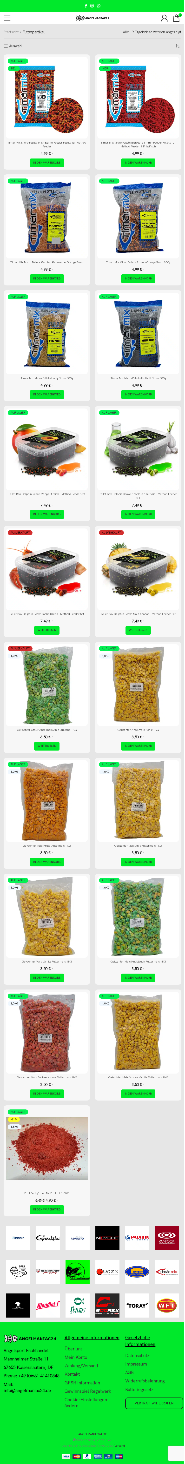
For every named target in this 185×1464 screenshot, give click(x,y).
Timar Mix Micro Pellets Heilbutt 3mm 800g (138, 378)
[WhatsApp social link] (98, 6)
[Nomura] (107, 1238)
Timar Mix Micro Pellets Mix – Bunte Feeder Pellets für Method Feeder (46, 145)
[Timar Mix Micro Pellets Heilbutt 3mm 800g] (138, 333)
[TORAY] (137, 1305)
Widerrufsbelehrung (145, 1381)
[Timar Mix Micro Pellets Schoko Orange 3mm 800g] (138, 217)
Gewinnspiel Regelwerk (88, 1391)
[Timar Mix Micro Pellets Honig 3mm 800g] (47, 333)
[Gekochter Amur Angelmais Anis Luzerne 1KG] (47, 685)
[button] (47, 162)
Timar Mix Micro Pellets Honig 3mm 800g (47, 378)
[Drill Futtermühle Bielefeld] (18, 1271)
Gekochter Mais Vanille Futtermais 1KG (47, 961)
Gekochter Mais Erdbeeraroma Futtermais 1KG (47, 1077)
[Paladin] (137, 1238)
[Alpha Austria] (18, 1305)
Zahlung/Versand (81, 1365)
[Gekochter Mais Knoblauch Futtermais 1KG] (138, 917)
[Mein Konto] (164, 18)
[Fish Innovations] (77, 1271)
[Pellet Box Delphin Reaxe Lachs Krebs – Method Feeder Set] (47, 569)
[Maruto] (77, 1238)
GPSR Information (82, 1382)
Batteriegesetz (139, 1389)
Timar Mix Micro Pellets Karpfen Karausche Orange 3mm (47, 262)
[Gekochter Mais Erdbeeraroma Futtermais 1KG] (47, 1033)
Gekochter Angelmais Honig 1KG (138, 730)
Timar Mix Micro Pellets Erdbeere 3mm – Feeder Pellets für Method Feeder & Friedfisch (138, 145)
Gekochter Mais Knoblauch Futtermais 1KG (138, 961)
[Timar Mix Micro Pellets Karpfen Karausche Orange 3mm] (47, 217)
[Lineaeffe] (137, 1271)
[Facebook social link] (86, 6)
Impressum (136, 1364)
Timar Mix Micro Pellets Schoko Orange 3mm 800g (138, 262)
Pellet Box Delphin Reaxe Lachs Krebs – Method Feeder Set (47, 614)
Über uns (73, 1349)
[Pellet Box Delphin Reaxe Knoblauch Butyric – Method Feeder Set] (138, 449)
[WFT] (166, 1305)
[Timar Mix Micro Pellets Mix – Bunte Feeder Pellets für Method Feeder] (47, 97)
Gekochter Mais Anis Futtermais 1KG (138, 846)
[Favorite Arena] (47, 1271)
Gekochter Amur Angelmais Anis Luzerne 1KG (47, 730)
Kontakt (72, 1374)
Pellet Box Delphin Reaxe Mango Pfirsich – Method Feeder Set (47, 494)
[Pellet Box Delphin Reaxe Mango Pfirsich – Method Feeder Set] (47, 449)
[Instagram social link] (92, 6)
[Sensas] (77, 1305)
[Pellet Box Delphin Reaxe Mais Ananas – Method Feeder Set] (138, 569)
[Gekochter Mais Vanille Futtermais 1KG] (47, 917)
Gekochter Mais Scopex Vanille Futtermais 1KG (138, 1077)
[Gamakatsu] (47, 1238)
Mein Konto (76, 1357)
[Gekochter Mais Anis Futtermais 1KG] (138, 801)
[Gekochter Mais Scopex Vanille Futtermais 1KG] (138, 1033)
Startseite (11, 32)
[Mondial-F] (47, 1305)
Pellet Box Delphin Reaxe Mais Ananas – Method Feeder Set (138, 614)
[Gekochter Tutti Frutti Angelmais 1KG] (47, 801)
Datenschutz (137, 1355)
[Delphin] (18, 1238)
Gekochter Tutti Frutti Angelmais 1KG (47, 846)
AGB (129, 1372)
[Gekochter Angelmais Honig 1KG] (138, 685)
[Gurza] (107, 1271)
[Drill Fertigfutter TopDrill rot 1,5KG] (47, 1148)
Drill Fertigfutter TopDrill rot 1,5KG (46, 1193)
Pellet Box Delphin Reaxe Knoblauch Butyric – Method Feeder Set (138, 496)
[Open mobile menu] (7, 18)
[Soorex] (107, 1305)
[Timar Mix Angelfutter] (166, 1271)
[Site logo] (92, 18)
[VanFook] (166, 1238)
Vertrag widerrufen (154, 1403)
